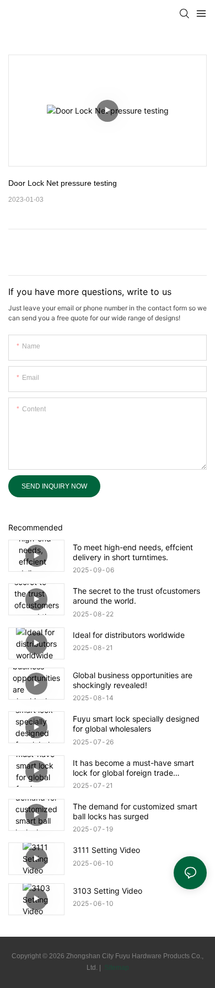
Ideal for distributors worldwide (129, 635)
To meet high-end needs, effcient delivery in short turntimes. (133, 552)
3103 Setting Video (107, 890)
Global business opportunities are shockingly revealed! (132, 680)
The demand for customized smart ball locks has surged (135, 811)
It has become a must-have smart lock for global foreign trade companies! (133, 768)
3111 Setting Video (106, 850)
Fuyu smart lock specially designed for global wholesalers (136, 723)
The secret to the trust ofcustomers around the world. (136, 595)
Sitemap (116, 967)
